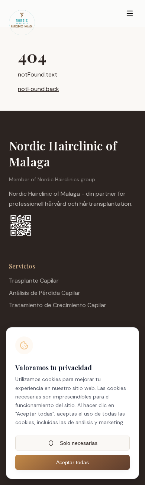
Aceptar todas (72, 462)
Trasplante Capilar (34, 280)
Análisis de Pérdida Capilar (44, 293)
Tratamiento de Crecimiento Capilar (57, 305)
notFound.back (38, 89)
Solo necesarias (78, 443)
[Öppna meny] (129, 13)
